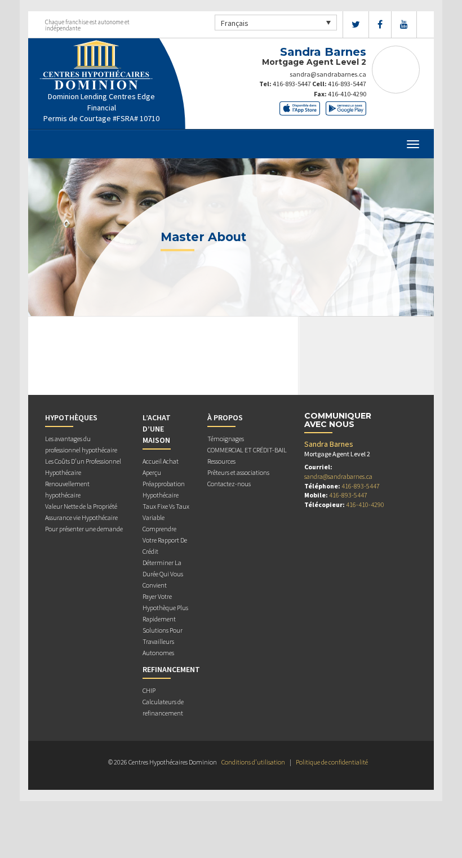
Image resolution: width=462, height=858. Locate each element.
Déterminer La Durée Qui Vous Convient (163, 573)
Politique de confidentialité (332, 762)
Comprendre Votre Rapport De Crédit (165, 539)
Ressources (221, 461)
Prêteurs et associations (238, 472)
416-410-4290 (347, 94)
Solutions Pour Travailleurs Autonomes (163, 641)
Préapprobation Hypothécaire (164, 489)
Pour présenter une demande (84, 528)
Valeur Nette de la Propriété (81, 506)
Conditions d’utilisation (253, 762)
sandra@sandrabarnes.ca (328, 74)
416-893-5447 (292, 83)
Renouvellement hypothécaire (67, 489)
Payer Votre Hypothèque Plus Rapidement (165, 607)
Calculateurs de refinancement (163, 707)
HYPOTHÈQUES (71, 417)
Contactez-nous (229, 483)
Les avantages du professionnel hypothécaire (81, 444)
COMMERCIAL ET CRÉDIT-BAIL (247, 450)
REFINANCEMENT (171, 669)
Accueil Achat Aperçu (161, 467)
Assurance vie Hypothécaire (81, 517)
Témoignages (225, 438)
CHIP (149, 690)
